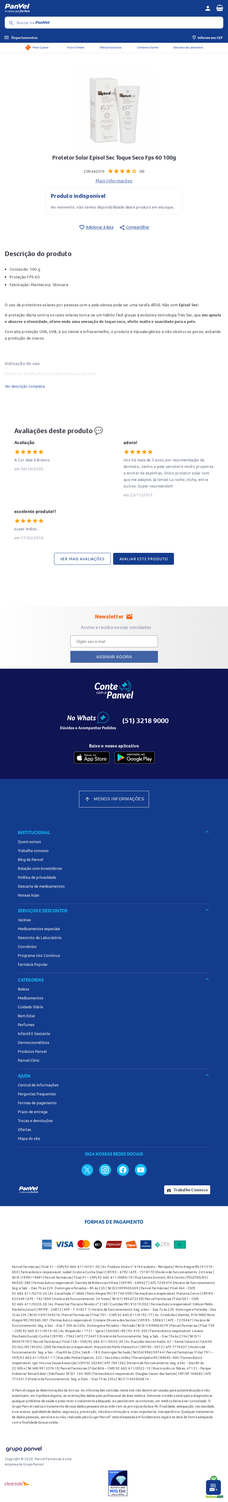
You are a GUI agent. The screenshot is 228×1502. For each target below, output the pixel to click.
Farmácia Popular (33, 964)
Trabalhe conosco (33, 850)
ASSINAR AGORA (114, 656)
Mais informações (114, 181)
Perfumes (26, 1024)
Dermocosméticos (33, 1042)
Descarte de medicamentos (41, 886)
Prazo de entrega (33, 1111)
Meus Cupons (40, 47)
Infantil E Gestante (34, 1033)
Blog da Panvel (30, 859)
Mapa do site (29, 1138)
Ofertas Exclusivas (110, 47)
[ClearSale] (17, 1483)
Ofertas (24, 1129)
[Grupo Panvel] (23, 1447)
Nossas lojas (28, 895)
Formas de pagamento (37, 1102)
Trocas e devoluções (35, 1120)
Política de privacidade (37, 877)
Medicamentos (30, 998)
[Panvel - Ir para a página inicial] (103, 8)
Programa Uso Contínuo (39, 955)
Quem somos (29, 841)
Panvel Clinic (28, 1060)
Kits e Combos (75, 47)
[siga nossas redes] (87, 1169)
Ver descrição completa (25, 386)
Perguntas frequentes (37, 1093)
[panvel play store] (135, 757)
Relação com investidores (40, 868)
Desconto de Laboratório (188, 47)
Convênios (27, 946)
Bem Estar (26, 1015)
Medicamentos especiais (39, 928)
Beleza (23, 989)
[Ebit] (117, 1483)
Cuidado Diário (30, 1006)
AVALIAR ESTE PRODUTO (143, 558)
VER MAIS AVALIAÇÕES (82, 558)
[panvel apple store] (92, 757)
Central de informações (38, 1085)
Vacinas (24, 919)
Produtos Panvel (32, 1051)
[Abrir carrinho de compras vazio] (219, 7)
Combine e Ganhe (147, 47)
